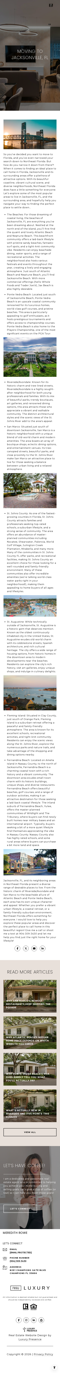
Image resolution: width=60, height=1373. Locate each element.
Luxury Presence (30, 1339)
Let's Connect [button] (20, 1208)
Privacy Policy (43, 1354)
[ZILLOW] (41, 1320)
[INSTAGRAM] (26, 1320)
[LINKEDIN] (34, 1320)
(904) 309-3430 (18, 1261)
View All (30, 1132)
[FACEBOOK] (18, 1320)
